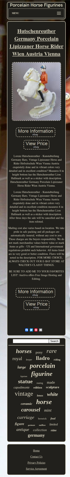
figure (19, 423)
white (52, 394)
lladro (43, 358)
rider (54, 430)
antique (22, 429)
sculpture (52, 387)
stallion (42, 425)
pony (39, 352)
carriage (25, 417)
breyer (29, 359)
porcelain (42, 365)
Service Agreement (36, 468)
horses (24, 351)
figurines (23, 376)
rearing (40, 383)
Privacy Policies (36, 462)
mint (48, 410)
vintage (24, 393)
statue (25, 381)
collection (40, 430)
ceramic (26, 404)
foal (53, 418)
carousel (30, 410)
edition (37, 387)
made (51, 382)
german (31, 425)
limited (53, 424)
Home (36, 450)
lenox (40, 395)
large (22, 367)
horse (44, 402)
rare (51, 350)
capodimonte (22, 387)
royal (17, 358)
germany (36, 435)
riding (57, 359)
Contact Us (36, 456)
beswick (42, 418)
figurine (41, 373)
